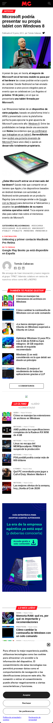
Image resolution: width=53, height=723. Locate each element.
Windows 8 (34, 123)
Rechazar (26, 703)
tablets (17, 231)
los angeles (24, 228)
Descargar (9, 228)
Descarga (38, 226)
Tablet (7, 231)
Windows (29, 231)
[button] (48, 644)
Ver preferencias (26, 711)
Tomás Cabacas (34, 33)
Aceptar (26, 695)
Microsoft (39, 228)
